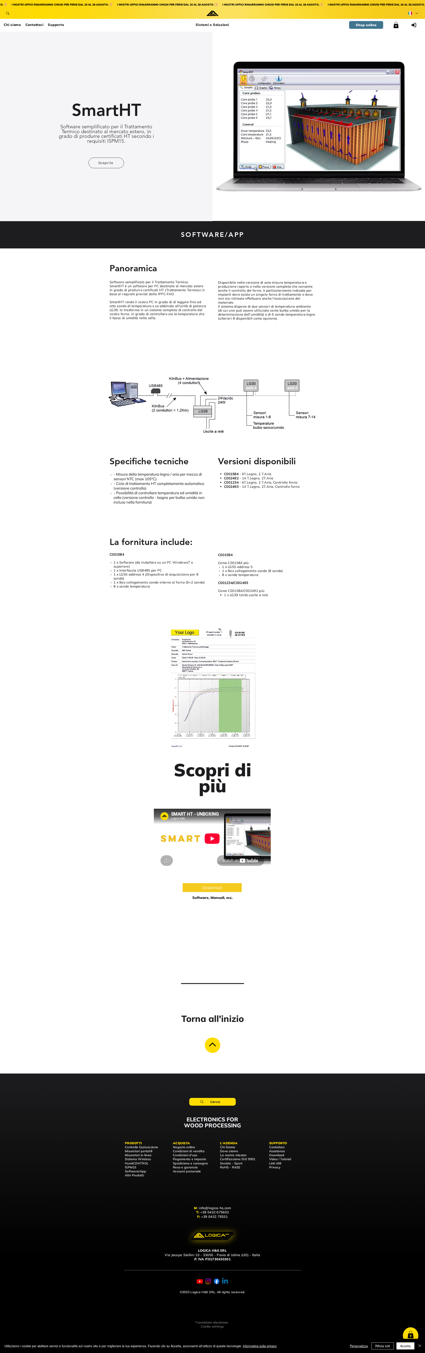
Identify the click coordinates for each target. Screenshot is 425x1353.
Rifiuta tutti (382, 1346)
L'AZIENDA (229, 1143)
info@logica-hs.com (215, 1208)
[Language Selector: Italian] (413, 13)
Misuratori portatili (139, 1151)
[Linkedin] (225, 1281)
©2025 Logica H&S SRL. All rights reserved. (212, 1292)
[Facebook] (216, 1281)
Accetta (405, 1346)
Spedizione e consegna (190, 1163)
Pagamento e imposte (189, 1159)
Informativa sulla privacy (260, 1346)
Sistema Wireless (138, 1159)
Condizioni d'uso (185, 1155)
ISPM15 (130, 1167)
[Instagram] (208, 1281)
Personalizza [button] (359, 1346)
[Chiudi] (419, 1345)
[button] (212, 25)
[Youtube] (199, 1281)
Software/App (135, 1171)
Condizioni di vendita (189, 1151)
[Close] (212, 1045)
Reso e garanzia (185, 1167)
